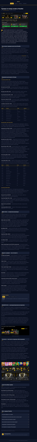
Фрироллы (16, 3)
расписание (24, 55)
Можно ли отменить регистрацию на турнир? (9, 419)
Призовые (20, 3)
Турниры (12, 3)
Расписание (24, 3)
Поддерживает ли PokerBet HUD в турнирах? (8, 424)
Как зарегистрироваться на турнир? (7, 414)
